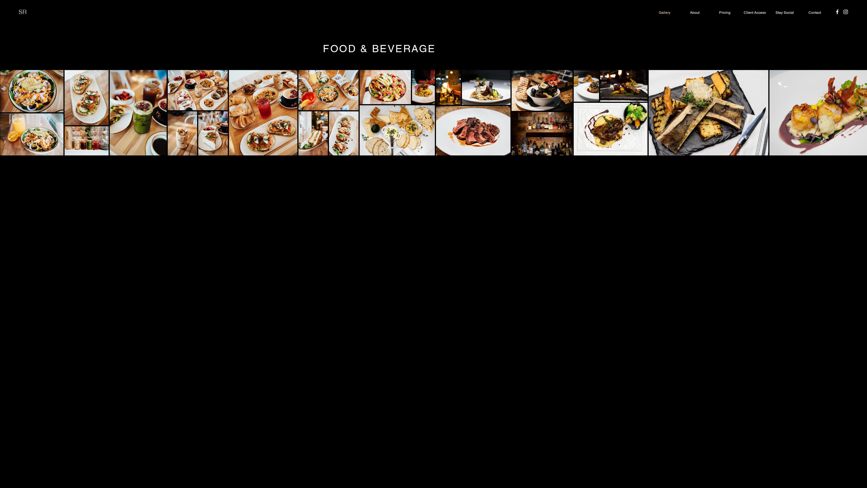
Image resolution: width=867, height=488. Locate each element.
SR (23, 12)
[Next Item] (859, 112)
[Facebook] (837, 12)
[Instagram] (846, 12)
